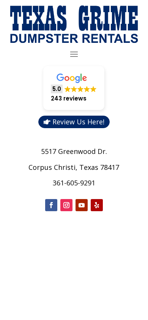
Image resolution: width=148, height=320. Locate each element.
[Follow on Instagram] (66, 205)
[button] (73, 88)
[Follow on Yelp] (97, 205)
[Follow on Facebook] (51, 205)
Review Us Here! (78, 121)
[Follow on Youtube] (82, 205)
